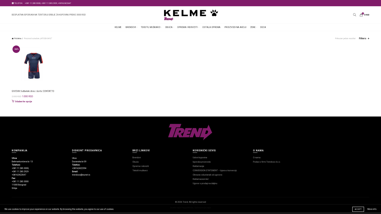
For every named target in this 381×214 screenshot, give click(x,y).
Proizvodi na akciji (235, 27)
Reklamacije (198, 166)
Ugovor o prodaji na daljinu (205, 183)
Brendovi (131, 27)
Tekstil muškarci (150, 27)
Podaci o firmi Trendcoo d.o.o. (267, 162)
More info (372, 209)
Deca (263, 27)
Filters (362, 38)
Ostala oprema (211, 27)
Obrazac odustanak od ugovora (207, 175)
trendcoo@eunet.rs (81, 175)
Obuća (169, 27)
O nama (256, 157)
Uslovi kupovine (200, 157)
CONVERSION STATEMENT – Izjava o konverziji (215, 170)
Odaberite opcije (23, 101)
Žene (253, 27)
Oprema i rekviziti (187, 27)
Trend (185, 202)
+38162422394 (79, 168)
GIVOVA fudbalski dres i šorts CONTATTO (33, 91)
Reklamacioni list (201, 179)
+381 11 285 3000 (32, 3)
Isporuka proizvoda (202, 162)
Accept (358, 209)
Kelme (118, 27)
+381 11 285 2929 (49, 3)
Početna (17, 38)
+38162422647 (64, 3)
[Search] (354, 14)
